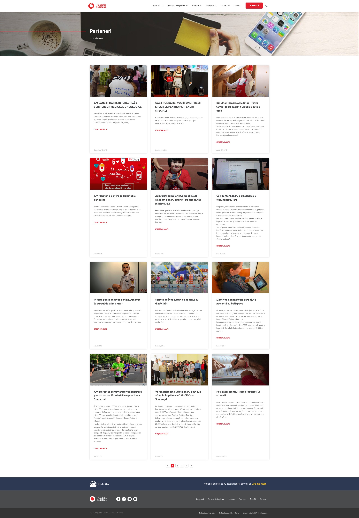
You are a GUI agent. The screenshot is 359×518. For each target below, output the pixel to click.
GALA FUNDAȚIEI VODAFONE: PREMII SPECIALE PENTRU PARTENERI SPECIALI (178, 106)
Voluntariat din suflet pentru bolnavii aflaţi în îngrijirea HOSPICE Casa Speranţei (178, 395)
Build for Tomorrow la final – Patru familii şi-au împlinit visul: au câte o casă (238, 106)
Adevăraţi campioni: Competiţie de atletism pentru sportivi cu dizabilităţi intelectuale (178, 199)
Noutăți (224, 5)
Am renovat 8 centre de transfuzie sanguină (115, 197)
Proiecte (195, 5)
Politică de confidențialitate (229, 513)
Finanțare (210, 5)
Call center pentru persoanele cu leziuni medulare (236, 197)
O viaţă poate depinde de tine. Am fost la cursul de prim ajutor (117, 301)
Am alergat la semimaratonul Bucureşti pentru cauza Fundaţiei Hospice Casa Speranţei (118, 395)
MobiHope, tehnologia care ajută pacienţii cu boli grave (236, 301)
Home (92, 38)
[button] (266, 6)
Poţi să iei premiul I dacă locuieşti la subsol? (238, 393)
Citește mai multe (100, 129)
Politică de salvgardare (207, 513)
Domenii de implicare (176, 5)
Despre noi (156, 5)
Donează (254, 5)
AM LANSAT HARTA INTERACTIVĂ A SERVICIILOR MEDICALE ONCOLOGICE (118, 104)
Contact (237, 5)
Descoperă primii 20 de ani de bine (255, 513)
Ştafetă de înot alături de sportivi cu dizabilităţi (177, 301)
